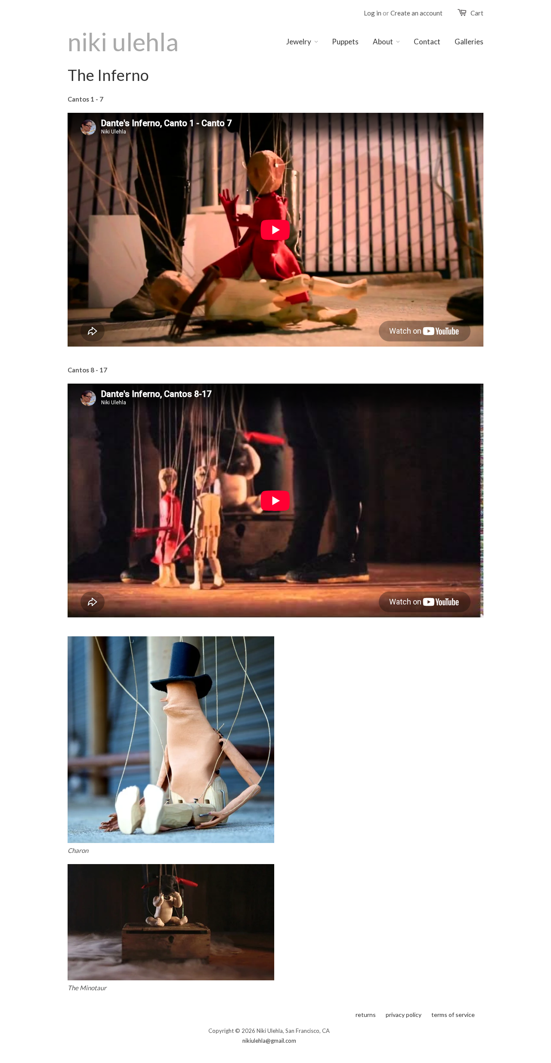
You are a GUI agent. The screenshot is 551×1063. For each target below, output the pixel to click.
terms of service (453, 1014)
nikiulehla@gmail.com (269, 1040)
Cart (477, 13)
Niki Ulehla (123, 41)
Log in (372, 13)
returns (366, 1014)
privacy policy (403, 1014)
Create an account (416, 13)
